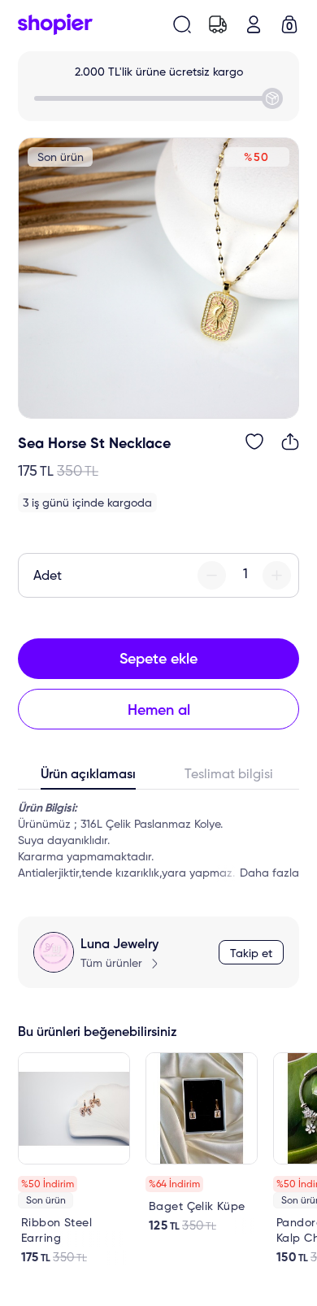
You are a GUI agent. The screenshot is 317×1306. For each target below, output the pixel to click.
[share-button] (290, 441)
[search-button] (182, 24)
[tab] (88, 778)
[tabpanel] (158, 841)
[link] (74, 1158)
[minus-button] (212, 575)
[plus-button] (277, 575)
